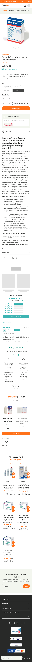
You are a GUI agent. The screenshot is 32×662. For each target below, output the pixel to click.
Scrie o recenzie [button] (16, 316)
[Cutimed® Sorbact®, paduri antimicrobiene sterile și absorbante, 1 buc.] (23, 506)
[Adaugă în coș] (13, 477)
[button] (21, 103)
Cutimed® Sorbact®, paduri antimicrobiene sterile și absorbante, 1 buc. (23, 521)
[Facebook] (9, 623)
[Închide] (20, 658)
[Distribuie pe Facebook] (9, 258)
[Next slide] (18, 48)
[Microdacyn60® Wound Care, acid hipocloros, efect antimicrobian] (8, 472)
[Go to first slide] (18, 387)
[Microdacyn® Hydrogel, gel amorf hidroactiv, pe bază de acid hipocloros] (23, 472)
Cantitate (5, 95)
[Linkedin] (18, 623)
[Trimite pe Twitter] (13, 258)
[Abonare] (28, 617)
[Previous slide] (14, 387)
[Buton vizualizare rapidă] (13, 473)
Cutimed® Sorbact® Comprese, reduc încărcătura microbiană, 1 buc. (8, 520)
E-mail (4, 617)
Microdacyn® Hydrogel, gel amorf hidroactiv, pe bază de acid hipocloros (23, 486)
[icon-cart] (25, 5)
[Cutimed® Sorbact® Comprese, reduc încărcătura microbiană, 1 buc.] (8, 506)
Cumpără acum (16, 108)
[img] (6, 327)
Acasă (5, 10)
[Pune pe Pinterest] (17, 258)
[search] (21, 5)
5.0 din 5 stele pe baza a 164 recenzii (16, 351)
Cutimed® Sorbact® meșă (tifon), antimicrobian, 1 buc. (8, 554)
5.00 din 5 (20, 298)
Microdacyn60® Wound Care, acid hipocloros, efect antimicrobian (8, 486)
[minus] (3, 98)
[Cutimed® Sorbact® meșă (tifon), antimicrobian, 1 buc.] (8, 541)
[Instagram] (14, 623)
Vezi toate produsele (15, 464)
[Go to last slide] (14, 48)
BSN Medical (5, 54)
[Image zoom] (16, 30)
